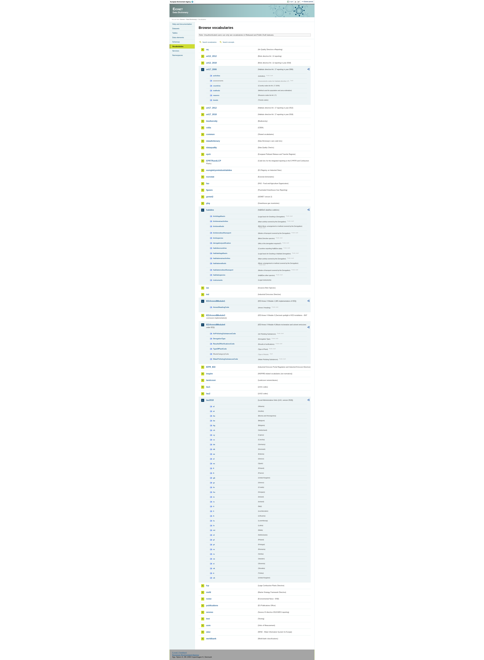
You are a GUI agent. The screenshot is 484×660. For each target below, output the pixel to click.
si (214, 564)
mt (214, 530)
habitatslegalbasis (220, 253)
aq (207, 49)
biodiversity (211, 121)
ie (214, 497)
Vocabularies (177, 46)
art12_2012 (211, 56)
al (214, 406)
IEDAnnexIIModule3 (215, 315)
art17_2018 (211, 114)
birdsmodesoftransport (222, 233)
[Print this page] (295, 2)
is (214, 502)
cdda (208, 128)
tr (213, 573)
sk (214, 568)
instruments (217, 280)
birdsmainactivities (220, 221)
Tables (174, 33)
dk (214, 449)
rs (214, 554)
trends (215, 100)
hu (214, 492)
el (214, 459)
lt (213, 516)
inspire (209, 374)
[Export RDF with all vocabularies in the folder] (308, 69)
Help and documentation (182, 24)
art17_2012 (211, 108)
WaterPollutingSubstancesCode (225, 359)
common (210, 134)
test (208, 619)
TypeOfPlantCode (220, 349)
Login (291, 1)
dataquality (211, 147)
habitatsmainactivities (221, 258)
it (213, 506)
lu (214, 521)
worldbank (211, 639)
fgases (209, 190)
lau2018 (210, 400)
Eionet (182, 19)
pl (214, 540)
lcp (207, 585)
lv (214, 526)
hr (214, 487)
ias (207, 288)
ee (214, 454)
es (214, 463)
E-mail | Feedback (179, 653)
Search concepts (228, 42)
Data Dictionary (191, 19)
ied (207, 294)
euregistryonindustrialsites (219, 170)
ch (214, 430)
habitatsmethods (219, 263)
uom (208, 625)
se (214, 559)
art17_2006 (211, 69)
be (214, 421)
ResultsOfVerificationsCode (223, 344)
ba (214, 416)
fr (213, 473)
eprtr (208, 154)
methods (216, 91)
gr (214, 483)
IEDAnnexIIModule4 (215, 325)
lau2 (208, 394)
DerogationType (219, 339)
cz (214, 440)
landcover (211, 380)
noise (208, 599)
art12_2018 (211, 63)
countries (216, 86)
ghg (208, 203)
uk (214, 578)
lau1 (208, 387)
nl (214, 535)
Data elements (178, 37)
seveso (209, 612)
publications (212, 605)
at (214, 411)
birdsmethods (218, 226)
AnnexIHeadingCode (221, 307)
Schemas (176, 42)
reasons (216, 95)
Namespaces (177, 55)
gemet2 (209, 197)
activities (216, 76)
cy (214, 435)
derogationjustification (222, 243)
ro (214, 549)
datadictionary (213, 141)
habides (210, 210)
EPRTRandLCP (213, 161)
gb (214, 478)
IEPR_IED (211, 367)
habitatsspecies (219, 275)
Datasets (175, 28)
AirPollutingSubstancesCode (224, 334)
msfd (208, 592)
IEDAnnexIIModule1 (215, 301)
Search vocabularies (209, 42)
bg (214, 425)
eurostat (210, 177)
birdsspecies (218, 238)
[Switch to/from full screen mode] (299, 2)
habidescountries (220, 248)
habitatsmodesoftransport (223, 270)
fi (213, 468)
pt (214, 545)
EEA (182, 2)
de (214, 444)
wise (208, 632)
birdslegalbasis (219, 216)
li (213, 511)
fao (207, 183)
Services (175, 51)
